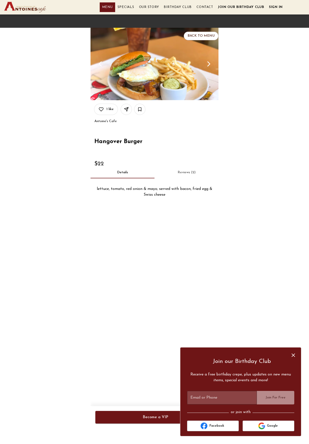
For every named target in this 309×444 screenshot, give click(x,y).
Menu (107, 7)
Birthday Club (178, 7)
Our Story (149, 7)
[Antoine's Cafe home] (25, 7)
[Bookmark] (139, 109)
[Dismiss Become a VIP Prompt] (293, 355)
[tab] (122, 172)
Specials (126, 7)
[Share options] (126, 109)
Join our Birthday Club (241, 7)
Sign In (276, 7)
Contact (205, 7)
